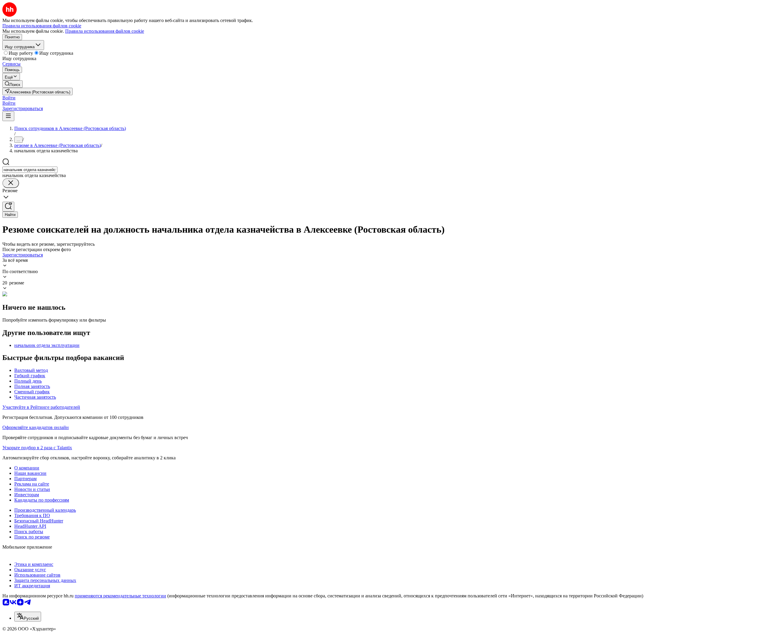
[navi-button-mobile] (8, 116)
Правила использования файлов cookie (104, 31)
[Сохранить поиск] (8, 207)
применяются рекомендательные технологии (120, 595)
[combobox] (29, 170)
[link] (12, 84)
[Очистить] (10, 183)
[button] (8, 97)
